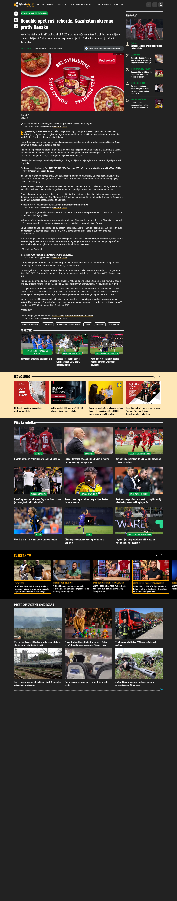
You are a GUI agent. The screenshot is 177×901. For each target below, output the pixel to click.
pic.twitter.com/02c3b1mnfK (79, 257)
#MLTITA (49, 110)
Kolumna (105, 4)
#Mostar (40, 4)
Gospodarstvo (92, 4)
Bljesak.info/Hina (41, 49)
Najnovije (51, 4)
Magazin (79, 4)
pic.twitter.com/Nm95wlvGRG (106, 110)
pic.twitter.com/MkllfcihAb (75, 146)
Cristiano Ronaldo (30, 266)
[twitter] (16, 20)
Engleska (100, 266)
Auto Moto (117, 4)
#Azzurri (71, 110)
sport (23, 49)
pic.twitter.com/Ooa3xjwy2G (77, 65)
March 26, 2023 (60, 68)
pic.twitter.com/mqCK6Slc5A (58, 197)
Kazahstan (114, 266)
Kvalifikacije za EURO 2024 (68, 266)
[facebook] (16, 13)
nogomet (29, 49)
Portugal (48, 266)
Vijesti (61, 4)
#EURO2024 (56, 65)
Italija (87, 266)
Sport (70, 4)
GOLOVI (85, 186)
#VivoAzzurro (83, 110)
